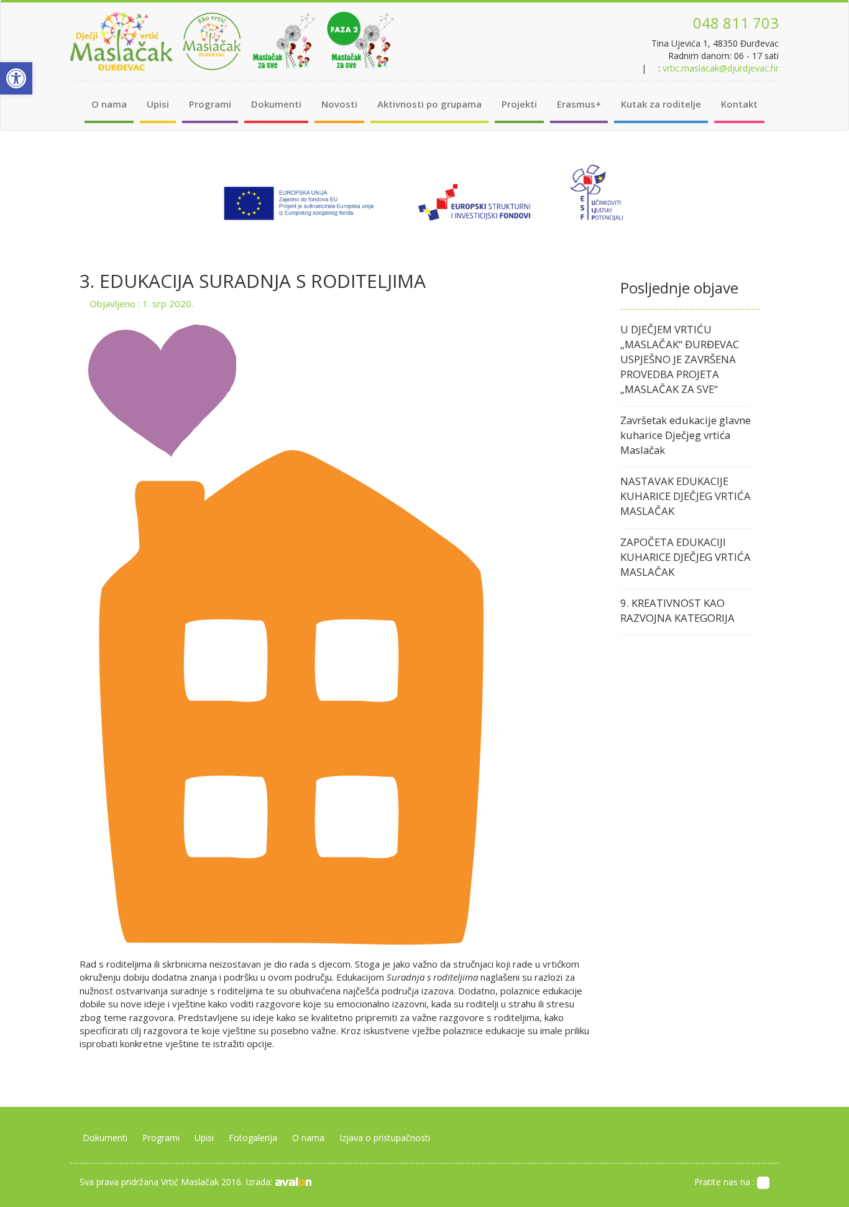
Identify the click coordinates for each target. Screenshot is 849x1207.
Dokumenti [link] (276, 104)
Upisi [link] (158, 104)
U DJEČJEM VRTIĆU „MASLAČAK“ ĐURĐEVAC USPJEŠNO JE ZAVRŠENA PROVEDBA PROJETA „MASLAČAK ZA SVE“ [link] (679, 359)
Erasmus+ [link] (579, 104)
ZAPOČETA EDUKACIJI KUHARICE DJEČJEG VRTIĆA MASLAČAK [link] (685, 557)
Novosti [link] (339, 104)
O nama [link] (109, 104)
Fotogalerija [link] (253, 1138)
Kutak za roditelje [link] (661, 104)
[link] (16, 78)
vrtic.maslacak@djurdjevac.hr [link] (721, 68)
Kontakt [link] (739, 104)
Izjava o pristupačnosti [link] (384, 1138)
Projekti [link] (519, 104)
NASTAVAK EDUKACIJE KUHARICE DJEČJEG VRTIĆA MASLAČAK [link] (685, 496)
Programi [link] (210, 104)
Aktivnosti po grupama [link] (429, 104)
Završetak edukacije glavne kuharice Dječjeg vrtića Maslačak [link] (685, 435)
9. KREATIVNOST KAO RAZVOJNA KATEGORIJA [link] (677, 610)
